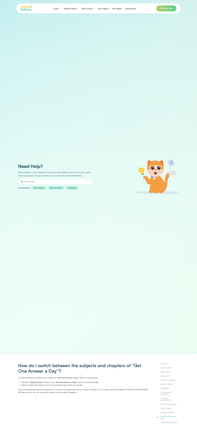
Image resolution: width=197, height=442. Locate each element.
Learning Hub (166, 8)
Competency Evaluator (166, 393)
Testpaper (165, 388)
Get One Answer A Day (168, 417)
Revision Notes (56, 188)
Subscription (39, 188)
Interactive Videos (168, 380)
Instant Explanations (169, 422)
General (164, 363)
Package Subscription (166, 399)
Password (72, 188)
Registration (166, 372)
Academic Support (168, 404)
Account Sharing (168, 412)
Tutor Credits (166, 408)
